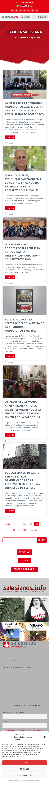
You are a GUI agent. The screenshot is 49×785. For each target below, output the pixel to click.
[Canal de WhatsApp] (32, 10)
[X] (16, 10)
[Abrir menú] (34, 17)
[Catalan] (20, 6)
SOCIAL (24, 560)
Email (5, 721)
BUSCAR (25, 17)
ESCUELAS (24, 552)
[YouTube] (24, 10)
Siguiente (33, 530)
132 (13, 530)
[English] (23, 6)
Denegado (24, 769)
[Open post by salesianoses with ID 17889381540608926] (36, 610)
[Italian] (28, 6)
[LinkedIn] (37, 10)
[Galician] (25, 6)
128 (24, 524)
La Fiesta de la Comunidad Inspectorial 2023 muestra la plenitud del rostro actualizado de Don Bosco (24, 107)
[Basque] (17, 6)
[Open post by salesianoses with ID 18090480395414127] (36, 634)
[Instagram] (20, 10)
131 (43, 524)
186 (24, 530)
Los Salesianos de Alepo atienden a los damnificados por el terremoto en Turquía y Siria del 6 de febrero (24, 481)
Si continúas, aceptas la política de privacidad (23, 730)
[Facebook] (12, 10)
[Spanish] (31, 6)
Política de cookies (15, 781)
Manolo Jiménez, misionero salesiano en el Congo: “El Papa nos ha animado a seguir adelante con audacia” (24, 181)
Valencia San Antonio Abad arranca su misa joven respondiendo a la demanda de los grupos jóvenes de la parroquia (24, 403)
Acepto (24, 763)
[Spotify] (28, 10)
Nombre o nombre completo (13, 712)
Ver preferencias (24, 775)
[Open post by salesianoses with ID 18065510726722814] (12, 634)
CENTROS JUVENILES (25, 569)
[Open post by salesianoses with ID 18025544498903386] (12, 610)
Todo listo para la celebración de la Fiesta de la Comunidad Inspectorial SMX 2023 (24, 325)
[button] (45, 737)
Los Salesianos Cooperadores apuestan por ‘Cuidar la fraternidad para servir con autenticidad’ (24, 251)
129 (30, 524)
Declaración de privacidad (30, 781)
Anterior (7, 524)
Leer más (10, 137)
